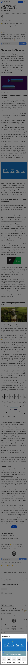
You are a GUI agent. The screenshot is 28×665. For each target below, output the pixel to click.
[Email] (14, 659)
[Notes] (19, 659)
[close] (26, 636)
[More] (24, 659)
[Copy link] (4, 659)
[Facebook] (9, 659)
